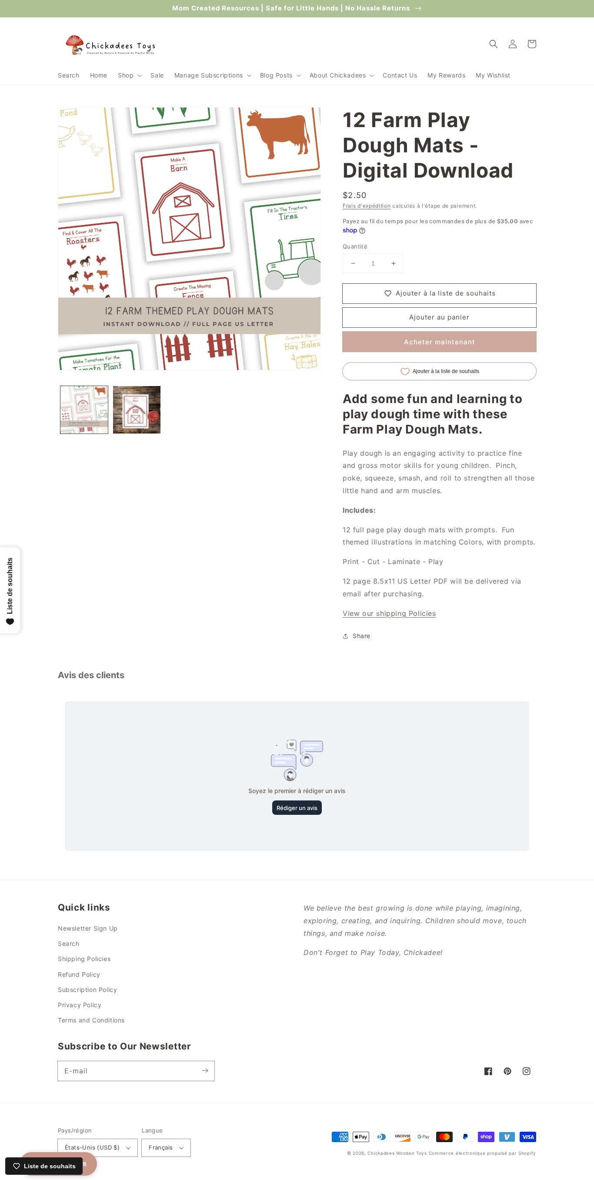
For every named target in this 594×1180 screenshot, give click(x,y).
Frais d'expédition (367, 205)
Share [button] (361, 635)
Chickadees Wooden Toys (397, 1153)
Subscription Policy (87, 989)
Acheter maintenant (439, 342)
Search (69, 943)
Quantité (355, 246)
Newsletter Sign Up (88, 928)
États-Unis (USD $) (92, 1147)
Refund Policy (79, 974)
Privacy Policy (79, 1005)
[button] (129, 75)
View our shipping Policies (389, 613)
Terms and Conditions (91, 1020)
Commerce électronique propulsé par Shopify (482, 1153)
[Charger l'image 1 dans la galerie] (84, 410)
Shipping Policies (84, 958)
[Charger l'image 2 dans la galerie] (137, 410)
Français (161, 1147)
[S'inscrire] (204, 1070)
